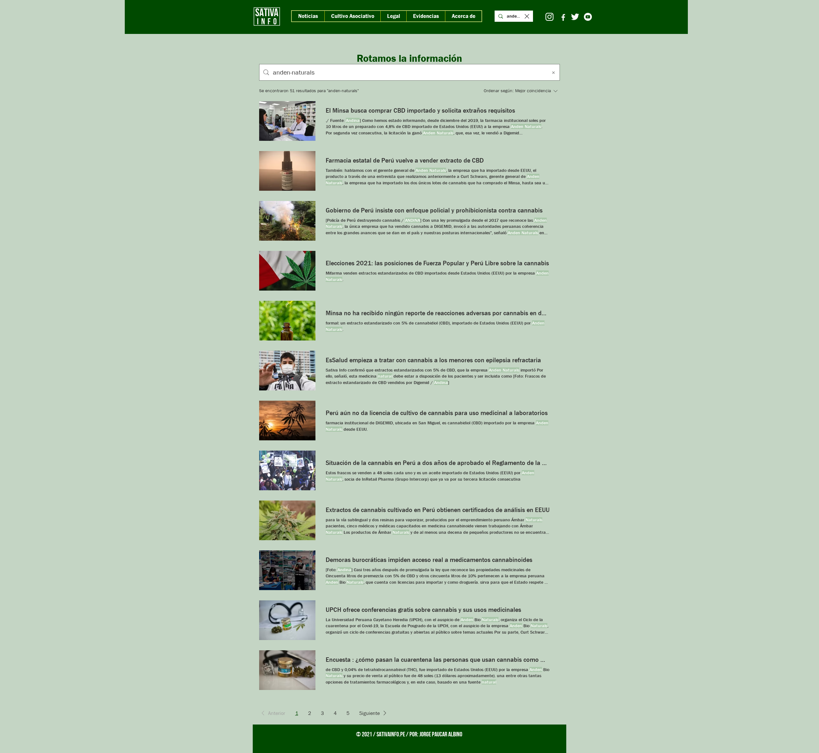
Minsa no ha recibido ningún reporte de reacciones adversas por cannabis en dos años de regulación (438, 312)
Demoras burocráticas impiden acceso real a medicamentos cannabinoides (429, 559)
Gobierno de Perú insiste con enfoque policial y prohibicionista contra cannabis (434, 210)
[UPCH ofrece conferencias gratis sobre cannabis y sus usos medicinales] (287, 620)
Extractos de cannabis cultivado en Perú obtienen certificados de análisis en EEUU (438, 509)
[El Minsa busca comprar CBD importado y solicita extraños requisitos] (287, 121)
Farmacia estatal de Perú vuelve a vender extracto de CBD (405, 160)
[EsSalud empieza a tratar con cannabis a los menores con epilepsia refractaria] (287, 370)
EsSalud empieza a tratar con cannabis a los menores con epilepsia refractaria (433, 360)
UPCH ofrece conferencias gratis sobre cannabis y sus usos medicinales (423, 609)
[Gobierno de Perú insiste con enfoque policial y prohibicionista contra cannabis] (287, 221)
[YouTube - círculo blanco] (588, 17)
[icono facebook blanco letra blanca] (562, 17)
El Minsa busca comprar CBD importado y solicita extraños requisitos (420, 110)
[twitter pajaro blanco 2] (575, 17)
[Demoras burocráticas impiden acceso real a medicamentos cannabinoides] (287, 570)
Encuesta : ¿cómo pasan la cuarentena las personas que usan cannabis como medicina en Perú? (438, 659)
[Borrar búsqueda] (553, 72)
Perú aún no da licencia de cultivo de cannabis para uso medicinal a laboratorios (437, 412)
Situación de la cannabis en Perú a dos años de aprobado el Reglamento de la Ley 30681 (438, 462)
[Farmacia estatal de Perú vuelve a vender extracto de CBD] (287, 171)
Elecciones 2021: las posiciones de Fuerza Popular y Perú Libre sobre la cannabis (437, 263)
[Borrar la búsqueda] (527, 16)
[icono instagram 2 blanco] (549, 17)
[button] (272, 713)
